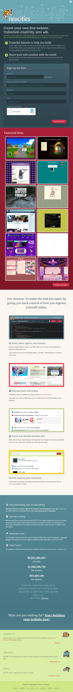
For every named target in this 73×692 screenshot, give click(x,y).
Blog (32, 688)
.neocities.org (48, 77)
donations (53, 511)
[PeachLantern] (52, 269)
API (37, 688)
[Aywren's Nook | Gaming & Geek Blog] (20, 220)
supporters (50, 638)
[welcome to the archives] (52, 220)
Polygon (45, 598)
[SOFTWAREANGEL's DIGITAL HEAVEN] (52, 172)
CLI (28, 688)
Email (8, 98)
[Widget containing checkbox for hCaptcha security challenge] (33, 111)
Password (10, 90)
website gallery (47, 394)
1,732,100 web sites (28, 35)
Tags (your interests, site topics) (17, 82)
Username (10, 74)
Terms (49, 688)
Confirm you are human (14, 106)
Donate (57, 643)
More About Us (55, 662)
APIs (28, 539)
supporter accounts (40, 511)
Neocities (25, 684)
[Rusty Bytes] (20, 244)
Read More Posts (54, 676)
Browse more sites (61, 285)
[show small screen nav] (70, 1)
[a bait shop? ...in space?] (52, 148)
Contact (57, 688)
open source (33, 684)
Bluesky (47, 684)
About (15, 688)
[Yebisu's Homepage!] (20, 172)
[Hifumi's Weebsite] (20, 269)
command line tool (29, 48)
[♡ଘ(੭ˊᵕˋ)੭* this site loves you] (20, 196)
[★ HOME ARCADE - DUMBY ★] (52, 244)
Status (42, 688)
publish (10, 549)
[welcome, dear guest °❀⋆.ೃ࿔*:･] (20, 148)
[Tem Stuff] (52, 196)
